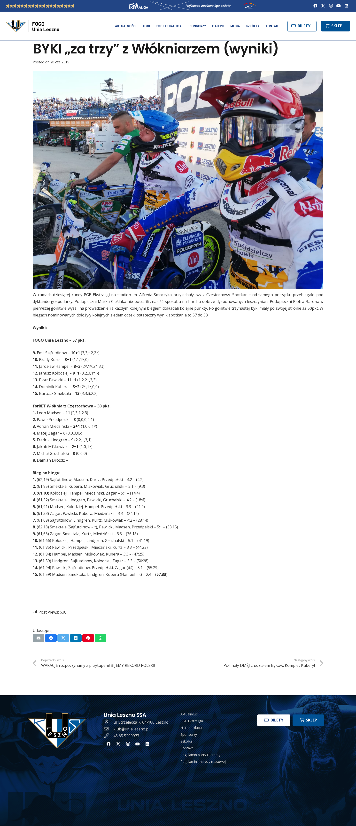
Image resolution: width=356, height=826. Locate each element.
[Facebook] (315, 6)
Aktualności (189, 714)
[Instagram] (331, 6)
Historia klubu (191, 727)
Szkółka (186, 741)
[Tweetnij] (63, 638)
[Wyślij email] (38, 638)
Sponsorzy (188, 734)
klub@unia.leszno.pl (131, 729)
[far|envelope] (108, 729)
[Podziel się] (51, 638)
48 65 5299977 (126, 735)
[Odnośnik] (33, 26)
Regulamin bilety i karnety (200, 754)
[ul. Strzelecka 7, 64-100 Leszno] (108, 722)
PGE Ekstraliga (191, 721)
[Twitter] (323, 6)
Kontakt (186, 748)
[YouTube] (338, 6)
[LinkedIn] (346, 6)
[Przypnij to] (88, 638)
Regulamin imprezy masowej (203, 761)
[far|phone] (108, 735)
